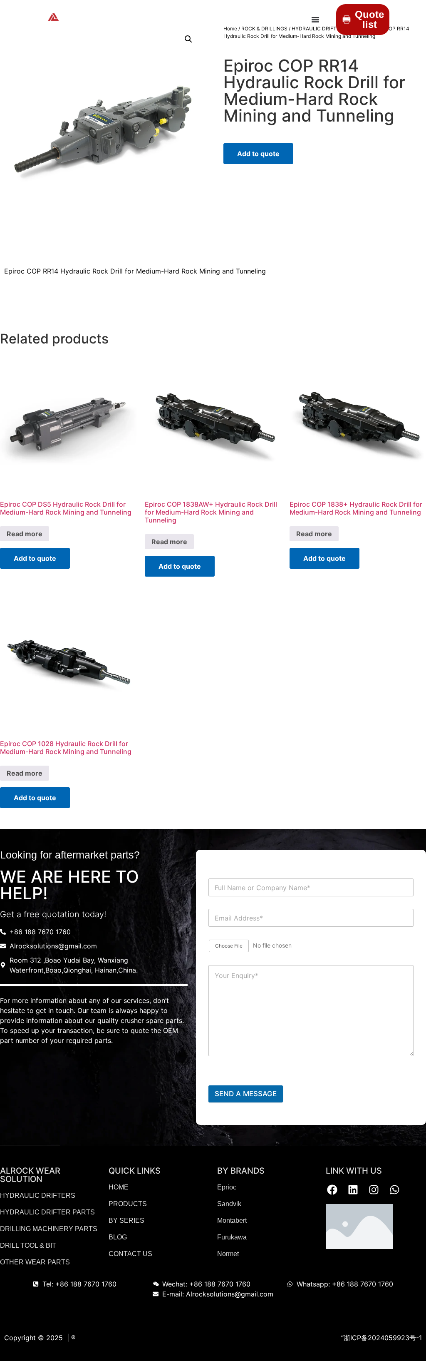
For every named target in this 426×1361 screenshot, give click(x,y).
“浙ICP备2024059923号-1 (381, 1338)
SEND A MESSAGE (246, 1094)
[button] (188, 39)
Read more (24, 534)
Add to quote (258, 153)
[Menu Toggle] (315, 19)
